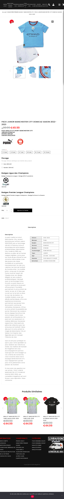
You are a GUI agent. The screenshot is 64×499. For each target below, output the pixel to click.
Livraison (3, 443)
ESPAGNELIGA (15, 5)
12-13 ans (46, 152)
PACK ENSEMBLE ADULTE (38, 441)
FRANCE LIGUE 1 (20, 441)
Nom (7, 164)
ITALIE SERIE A (20, 449)
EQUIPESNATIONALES (39, 5)
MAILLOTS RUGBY (36, 449)
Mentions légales (5, 445)
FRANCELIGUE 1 (5, 5)
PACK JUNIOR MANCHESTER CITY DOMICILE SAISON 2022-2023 (15, 372)
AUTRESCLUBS (34, 5)
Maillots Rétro (36, 447)
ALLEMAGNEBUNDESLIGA (21, 5)
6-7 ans (21, 152)
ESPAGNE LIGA (20, 447)
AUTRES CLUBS (20, 456)
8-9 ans (29, 152)
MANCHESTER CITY (29, 12)
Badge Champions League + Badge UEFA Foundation (17, 176)
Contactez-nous (5, 456)
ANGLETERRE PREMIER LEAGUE (10, 5)
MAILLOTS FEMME (36, 445)
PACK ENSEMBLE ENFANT (39, 443)
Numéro (8, 167)
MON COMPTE (4, 441)
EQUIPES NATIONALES (22, 458)
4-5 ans (13, 152)
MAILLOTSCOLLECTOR (45, 5)
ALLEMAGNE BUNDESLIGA (23, 452)
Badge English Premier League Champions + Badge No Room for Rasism (23, 195)
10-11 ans (37, 152)
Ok (32, 496)
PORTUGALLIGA (29, 5)
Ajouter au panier (22, 210)
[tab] (32, 227)
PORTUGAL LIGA (20, 454)
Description (32, 227)
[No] (62, 495)
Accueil (4, 12)
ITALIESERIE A (25, 5)
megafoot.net (12, 349)
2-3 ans (5, 152)
